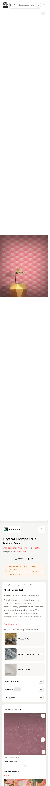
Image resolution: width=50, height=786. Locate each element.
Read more (9, 624)
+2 (43, 752)
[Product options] (43, 716)
